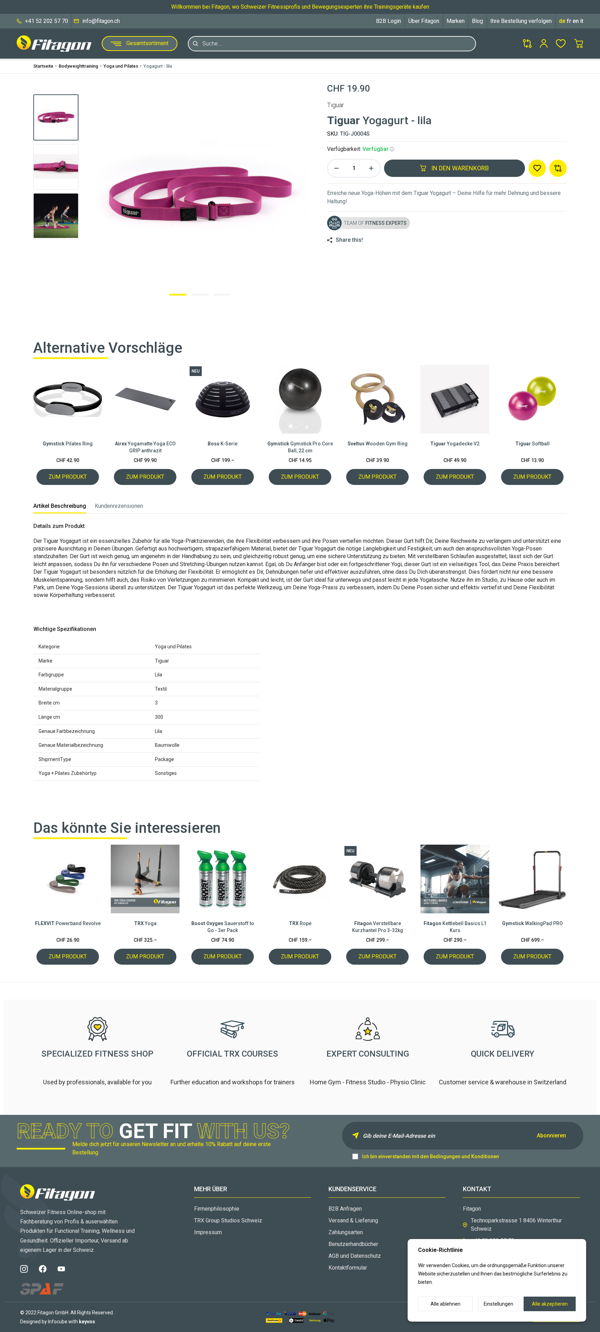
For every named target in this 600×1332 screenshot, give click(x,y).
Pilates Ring (68, 443)
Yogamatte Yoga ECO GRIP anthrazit (145, 447)
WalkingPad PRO (532, 923)
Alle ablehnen (445, 1304)
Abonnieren (551, 1135)
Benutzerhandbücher (353, 1244)
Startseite (43, 66)
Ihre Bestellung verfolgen (521, 21)
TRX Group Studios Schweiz (228, 1220)
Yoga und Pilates (120, 66)
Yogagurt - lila (157, 66)
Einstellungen (498, 1304)
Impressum (208, 1232)
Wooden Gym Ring (378, 443)
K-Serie (223, 443)
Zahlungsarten (345, 1232)
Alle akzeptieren (550, 1304)
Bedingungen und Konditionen (464, 1156)
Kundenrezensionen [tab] (119, 506)
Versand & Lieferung (353, 1220)
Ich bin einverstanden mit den (430, 1156)
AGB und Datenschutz (354, 1256)
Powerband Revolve (68, 923)
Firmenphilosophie (216, 1208)
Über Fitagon (423, 21)
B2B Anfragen (345, 1208)
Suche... (212, 43)
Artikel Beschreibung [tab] (59, 506)
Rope (300, 923)
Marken (456, 21)
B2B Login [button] (388, 21)
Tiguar (335, 105)
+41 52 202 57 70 (46, 21)
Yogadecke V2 (455, 443)
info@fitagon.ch (101, 21)
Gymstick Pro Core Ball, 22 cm (300, 447)
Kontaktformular (347, 1267)
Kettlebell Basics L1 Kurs (455, 927)
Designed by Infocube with (57, 1321)
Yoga (145, 923)
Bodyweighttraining (78, 66)
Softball (532, 443)
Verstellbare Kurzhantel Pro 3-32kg (377, 927)
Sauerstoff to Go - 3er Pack (222, 927)
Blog (477, 21)
